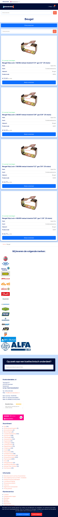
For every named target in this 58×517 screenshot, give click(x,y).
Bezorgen (6, 498)
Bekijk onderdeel (29, 82)
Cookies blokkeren (36, 514)
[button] (14, 2)
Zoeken (55, 12)
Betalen (6, 500)
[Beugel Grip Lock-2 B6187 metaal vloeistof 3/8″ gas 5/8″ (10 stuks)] (29, 98)
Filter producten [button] (29, 25)
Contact (6, 494)
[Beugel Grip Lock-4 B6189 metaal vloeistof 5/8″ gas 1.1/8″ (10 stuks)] (29, 202)
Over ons (6, 485)
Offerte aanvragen (9, 505)
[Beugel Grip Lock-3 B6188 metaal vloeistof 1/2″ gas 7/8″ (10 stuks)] (29, 150)
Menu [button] (50, 6)
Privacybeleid (8, 488)
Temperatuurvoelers (9, 483)
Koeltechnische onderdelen (12, 479)
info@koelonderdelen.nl (12, 392)
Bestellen (6, 502)
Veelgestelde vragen (10, 496)
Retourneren (7, 503)
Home (4, 244)
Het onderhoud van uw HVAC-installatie (15, 477)
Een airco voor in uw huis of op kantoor (14, 476)
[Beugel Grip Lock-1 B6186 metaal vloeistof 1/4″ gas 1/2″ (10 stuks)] (29, 47)
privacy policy (39, 510)
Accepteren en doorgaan (23, 514)
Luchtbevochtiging (9, 481)
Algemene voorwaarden (11, 486)
